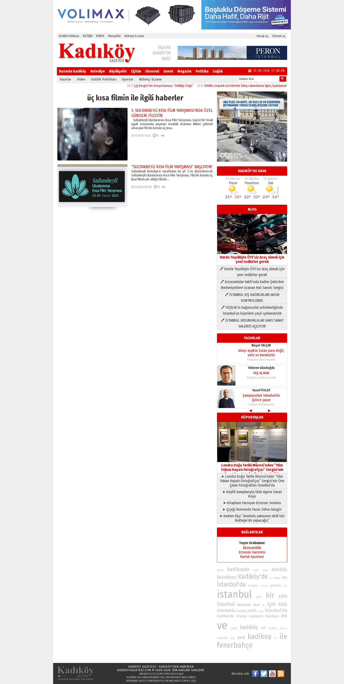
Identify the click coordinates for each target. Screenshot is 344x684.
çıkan (220, 570)
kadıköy (249, 627)
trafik (256, 570)
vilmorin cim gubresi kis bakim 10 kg (145, 677)
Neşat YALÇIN (261, 345)
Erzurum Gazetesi (252, 552)
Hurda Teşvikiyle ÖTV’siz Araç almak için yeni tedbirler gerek (252, 259)
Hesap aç (262, 36)
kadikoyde (238, 569)
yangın (261, 611)
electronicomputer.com (155, 681)
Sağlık (218, 71)
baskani (283, 628)
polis (258, 596)
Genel (168, 71)
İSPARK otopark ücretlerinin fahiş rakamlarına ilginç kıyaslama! (232, 86)
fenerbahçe (234, 645)
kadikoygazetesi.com (134, 670)
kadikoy (259, 636)
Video (81, 79)
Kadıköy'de (253, 576)
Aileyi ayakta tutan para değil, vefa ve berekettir (261, 352)
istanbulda (226, 610)
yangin (277, 577)
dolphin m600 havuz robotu (181, 677)
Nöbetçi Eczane (134, 36)
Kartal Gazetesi (252, 556)
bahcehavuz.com (177, 681)
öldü (282, 604)
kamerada (244, 605)
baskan (273, 628)
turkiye (265, 570)
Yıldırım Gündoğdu (261, 368)
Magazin (184, 71)
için (271, 604)
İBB (284, 577)
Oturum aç (278, 36)
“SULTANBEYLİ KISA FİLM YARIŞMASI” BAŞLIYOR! (171, 166)
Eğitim (136, 71)
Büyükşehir (118, 71)
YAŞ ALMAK (261, 373)
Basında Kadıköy (72, 71)
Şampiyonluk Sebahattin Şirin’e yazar (261, 397)
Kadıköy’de (225, 616)
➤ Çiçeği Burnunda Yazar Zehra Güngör (252, 509)
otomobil (253, 585)
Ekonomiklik (252, 548)
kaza (256, 605)
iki (275, 638)
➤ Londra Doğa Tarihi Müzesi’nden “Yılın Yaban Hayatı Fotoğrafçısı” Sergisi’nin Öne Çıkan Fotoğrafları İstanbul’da (252, 481)
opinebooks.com (134, 681)
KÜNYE (100, 36)
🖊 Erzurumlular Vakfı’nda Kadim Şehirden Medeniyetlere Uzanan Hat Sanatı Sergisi (252, 285)
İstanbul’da (276, 610)
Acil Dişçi (191, 681)
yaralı (251, 610)
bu (263, 605)
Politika (202, 71)
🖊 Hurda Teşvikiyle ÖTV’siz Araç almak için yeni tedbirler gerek (252, 272)
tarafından (222, 638)
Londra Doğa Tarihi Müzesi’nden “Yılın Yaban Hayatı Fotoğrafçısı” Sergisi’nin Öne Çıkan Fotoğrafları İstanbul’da (252, 469)
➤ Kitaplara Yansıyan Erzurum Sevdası (252, 503)
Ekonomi (152, 71)
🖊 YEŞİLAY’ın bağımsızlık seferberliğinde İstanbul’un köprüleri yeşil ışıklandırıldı (252, 310)
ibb (284, 616)
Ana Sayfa (144, 674)
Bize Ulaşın (177, 674)
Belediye (97, 71)
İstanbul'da (231, 584)
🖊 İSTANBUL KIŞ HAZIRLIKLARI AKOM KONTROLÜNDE (252, 297)
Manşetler (114, 36)
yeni (241, 637)
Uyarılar (127, 79)
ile (283, 636)
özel (285, 586)
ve (222, 625)
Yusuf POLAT (261, 390)
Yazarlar (65, 79)
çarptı (234, 628)
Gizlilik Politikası (69, 36)
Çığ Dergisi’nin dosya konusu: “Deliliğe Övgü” (150, 86)
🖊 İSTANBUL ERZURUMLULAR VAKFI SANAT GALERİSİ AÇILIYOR (252, 323)
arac (233, 638)
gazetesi (275, 585)
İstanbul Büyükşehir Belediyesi (257, 616)
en (271, 578)
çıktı (283, 596)
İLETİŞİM (87, 36)
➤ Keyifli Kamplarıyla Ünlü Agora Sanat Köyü (252, 494)
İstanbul (226, 604)
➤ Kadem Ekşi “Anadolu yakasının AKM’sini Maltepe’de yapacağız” (252, 518)
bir (270, 595)
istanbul (234, 594)
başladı (241, 611)
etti (263, 628)
